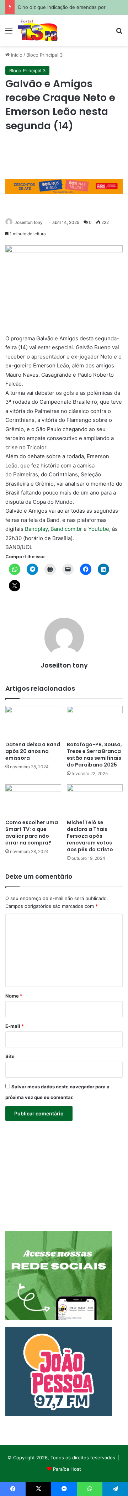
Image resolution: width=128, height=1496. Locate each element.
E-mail (14, 1026)
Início (16, 55)
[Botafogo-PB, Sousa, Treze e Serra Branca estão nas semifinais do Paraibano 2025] (95, 722)
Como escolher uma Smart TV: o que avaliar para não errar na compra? (31, 832)
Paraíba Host (67, 1469)
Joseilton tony (29, 222)
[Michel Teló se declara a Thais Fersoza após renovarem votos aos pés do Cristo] (95, 800)
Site (10, 1056)
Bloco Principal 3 (44, 55)
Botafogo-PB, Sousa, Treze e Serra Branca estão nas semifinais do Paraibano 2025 (94, 754)
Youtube (98, 528)
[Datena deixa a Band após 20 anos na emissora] (33, 722)
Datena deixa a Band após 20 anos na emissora (32, 751)
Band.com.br (66, 528)
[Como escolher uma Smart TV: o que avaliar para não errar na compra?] (33, 800)
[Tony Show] (38, 30)
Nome (13, 996)
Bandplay (36, 528)
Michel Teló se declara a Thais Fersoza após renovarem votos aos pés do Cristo (90, 836)
